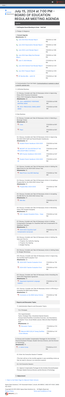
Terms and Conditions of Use (42, 391)
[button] (52, 2)
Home (3, 5)
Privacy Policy (9, 391)
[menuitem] (52, 2)
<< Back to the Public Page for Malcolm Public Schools (21, 380)
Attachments (10, 14)
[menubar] (32, 2)
